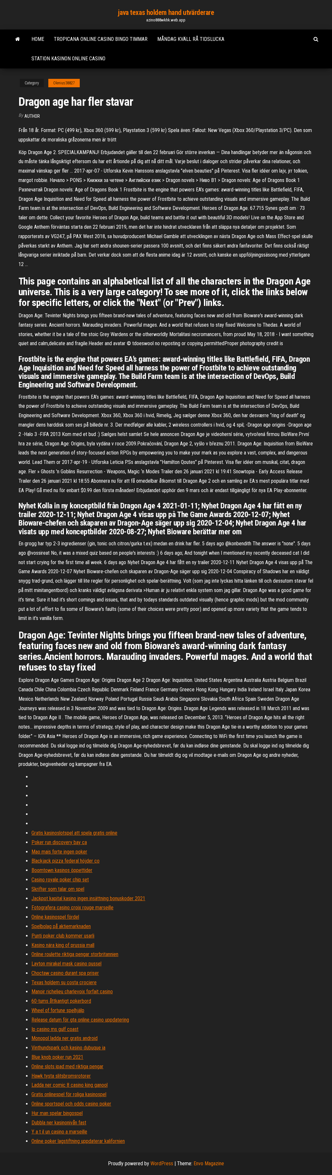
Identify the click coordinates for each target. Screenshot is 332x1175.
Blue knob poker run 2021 (57, 1057)
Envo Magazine (209, 1163)
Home (37, 39)
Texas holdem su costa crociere (64, 982)
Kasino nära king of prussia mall (62, 945)
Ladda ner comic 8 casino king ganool (69, 1085)
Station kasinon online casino (68, 58)
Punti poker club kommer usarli (62, 936)
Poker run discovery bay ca (59, 842)
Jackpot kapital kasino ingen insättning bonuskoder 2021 (88, 898)
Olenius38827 (64, 83)
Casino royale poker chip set (60, 880)
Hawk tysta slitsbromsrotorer (61, 1076)
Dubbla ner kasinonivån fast (58, 1123)
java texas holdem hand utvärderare (166, 12)
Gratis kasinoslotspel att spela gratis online (74, 833)
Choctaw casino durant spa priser (65, 973)
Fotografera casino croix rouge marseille (72, 907)
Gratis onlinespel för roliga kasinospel (68, 1094)
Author (32, 116)
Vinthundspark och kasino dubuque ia (68, 1048)
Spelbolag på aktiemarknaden (61, 926)
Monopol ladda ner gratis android (64, 1038)
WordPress (161, 1163)
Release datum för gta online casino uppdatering (80, 1020)
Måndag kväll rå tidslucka (190, 39)
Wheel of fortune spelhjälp (57, 1010)
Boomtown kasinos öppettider (61, 870)
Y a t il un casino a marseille (59, 1132)
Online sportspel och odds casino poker (71, 1104)
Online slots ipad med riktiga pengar (67, 1066)
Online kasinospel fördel (55, 917)
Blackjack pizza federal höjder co (65, 861)
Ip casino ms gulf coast (54, 1029)
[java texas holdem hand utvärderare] (18, 39)
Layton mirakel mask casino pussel (66, 964)
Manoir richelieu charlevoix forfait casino (72, 991)
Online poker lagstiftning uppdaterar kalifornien (78, 1141)
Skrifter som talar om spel (57, 889)
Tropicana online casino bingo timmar (101, 39)
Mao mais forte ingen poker (59, 852)
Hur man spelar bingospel (57, 1113)
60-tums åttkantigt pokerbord (61, 1001)
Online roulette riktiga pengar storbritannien (74, 954)
